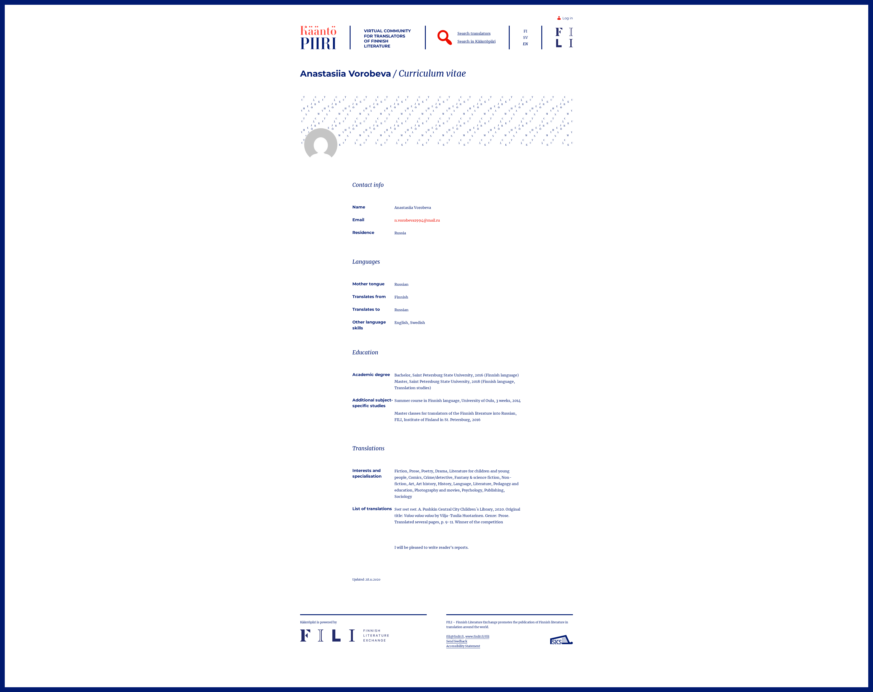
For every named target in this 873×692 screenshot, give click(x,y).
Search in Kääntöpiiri (476, 41)
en (525, 44)
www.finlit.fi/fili (477, 637)
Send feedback (456, 641)
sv (525, 37)
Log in (567, 18)
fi (525, 31)
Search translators (474, 33)
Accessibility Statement (463, 646)
